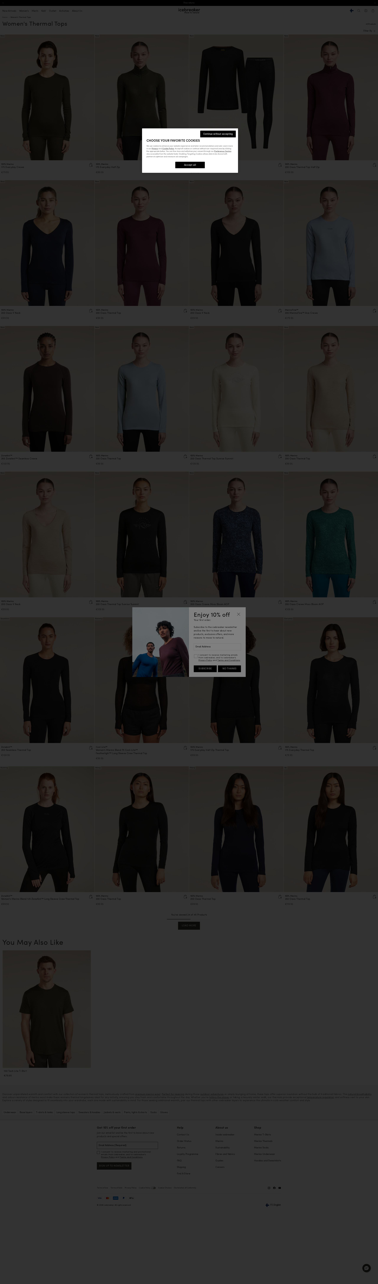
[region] (190, 150)
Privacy (155, 149)
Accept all (190, 165)
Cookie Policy (168, 149)
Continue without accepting (218, 134)
